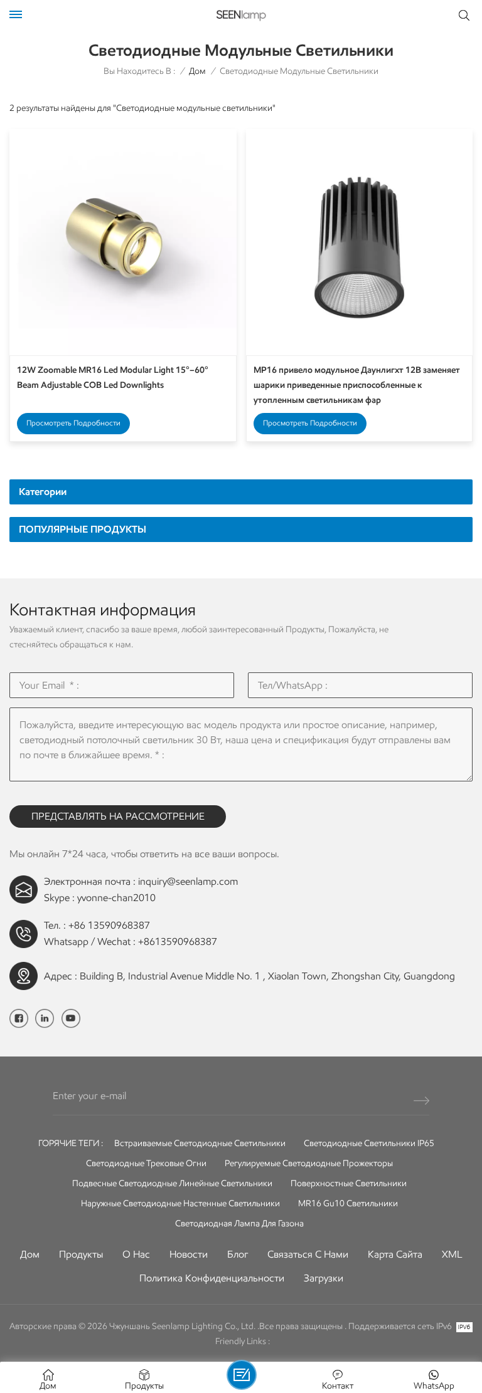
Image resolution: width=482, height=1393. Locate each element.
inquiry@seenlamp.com (188, 881)
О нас (136, 1254)
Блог (237, 1254)
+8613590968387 (177, 941)
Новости (188, 1254)
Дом (197, 71)
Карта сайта (395, 1254)
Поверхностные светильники (349, 1183)
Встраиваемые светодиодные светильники (200, 1143)
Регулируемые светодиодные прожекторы (309, 1163)
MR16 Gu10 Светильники (348, 1203)
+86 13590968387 (109, 925)
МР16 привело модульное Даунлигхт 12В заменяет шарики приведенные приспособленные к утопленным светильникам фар (357, 385)
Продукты (81, 1254)
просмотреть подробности (73, 422)
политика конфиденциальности (211, 1278)
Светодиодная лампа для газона (239, 1223)
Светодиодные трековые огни (146, 1163)
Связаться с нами (307, 1254)
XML (452, 1254)
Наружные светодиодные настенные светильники (180, 1203)
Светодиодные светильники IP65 (369, 1143)
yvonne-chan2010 (116, 898)
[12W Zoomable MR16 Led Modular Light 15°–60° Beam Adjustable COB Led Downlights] (123, 242)
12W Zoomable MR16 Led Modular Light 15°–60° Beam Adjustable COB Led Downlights (112, 377)
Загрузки (323, 1278)
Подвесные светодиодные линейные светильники (172, 1183)
